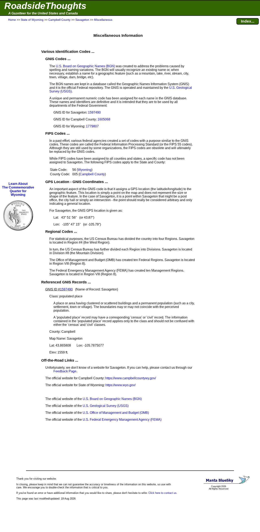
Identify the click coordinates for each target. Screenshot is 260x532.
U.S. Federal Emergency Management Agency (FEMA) (122, 419)
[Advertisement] (18, 102)
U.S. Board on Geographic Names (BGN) (85, 66)
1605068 (104, 119)
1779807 (92, 126)
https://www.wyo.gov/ (120, 385)
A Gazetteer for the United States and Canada (43, 13)
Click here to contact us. (162, 492)
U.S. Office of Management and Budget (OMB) (116, 412)
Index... (247, 21)
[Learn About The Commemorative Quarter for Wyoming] (18, 233)
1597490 (94, 112)
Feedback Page (64, 371)
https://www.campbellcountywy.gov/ (130, 378)
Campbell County (92, 174)
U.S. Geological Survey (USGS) (106, 405)
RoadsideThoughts (45, 6)
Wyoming (84, 169)
